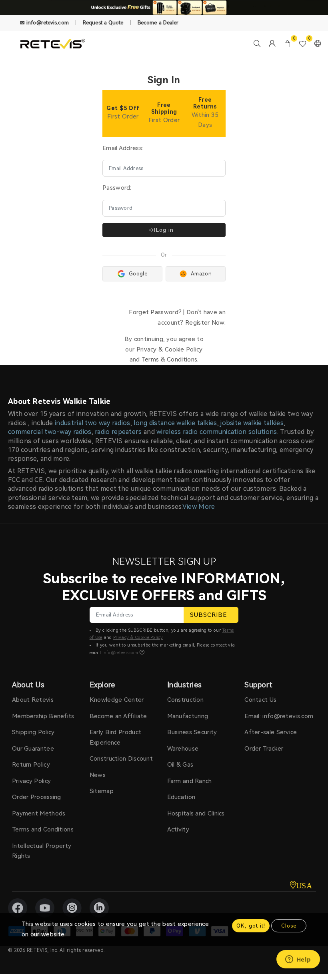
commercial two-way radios (50, 432)
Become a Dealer (158, 23)
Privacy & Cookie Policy (169, 349)
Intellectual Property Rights (41, 851)
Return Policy (31, 764)
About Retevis (33, 699)
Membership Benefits (43, 716)
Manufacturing (187, 716)
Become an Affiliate (118, 716)
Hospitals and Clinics (196, 813)
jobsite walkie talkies (252, 423)
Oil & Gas (180, 764)
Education (181, 797)
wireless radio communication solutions (216, 432)
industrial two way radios (92, 423)
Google (138, 274)
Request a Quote (103, 23)
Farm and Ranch (189, 781)
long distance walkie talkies (175, 423)
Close (288, 926)
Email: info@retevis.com (278, 716)
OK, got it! (250, 926)
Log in (165, 230)
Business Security (192, 732)
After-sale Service (270, 732)
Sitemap (102, 791)
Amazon (201, 274)
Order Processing (36, 797)
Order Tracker (263, 748)
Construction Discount (121, 758)
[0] (288, 43)
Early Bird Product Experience (115, 737)
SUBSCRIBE (208, 615)
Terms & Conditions (169, 359)
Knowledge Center (117, 699)
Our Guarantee (33, 748)
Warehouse (183, 748)
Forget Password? (155, 312)
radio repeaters (118, 432)
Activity (178, 829)
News (98, 775)
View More (198, 506)
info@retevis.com (120, 652)
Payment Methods (39, 813)
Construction (185, 699)
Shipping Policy (33, 732)
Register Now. (205, 322)
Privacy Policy (31, 781)
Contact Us (260, 699)
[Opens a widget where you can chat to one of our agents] (298, 960)
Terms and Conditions (43, 829)
